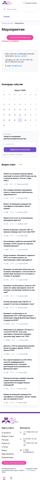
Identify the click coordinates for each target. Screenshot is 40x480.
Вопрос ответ (9, 164)
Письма (5, 440)
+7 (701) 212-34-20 (30, 444)
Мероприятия (19, 23)
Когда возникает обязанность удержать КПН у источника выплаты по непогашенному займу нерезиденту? (19, 257)
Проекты (6, 443)
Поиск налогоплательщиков (14, 463)
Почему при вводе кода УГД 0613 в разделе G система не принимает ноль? (19, 302)
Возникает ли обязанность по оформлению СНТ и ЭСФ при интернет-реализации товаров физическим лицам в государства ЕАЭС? (20, 316)
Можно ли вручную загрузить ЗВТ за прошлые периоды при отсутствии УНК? (19, 230)
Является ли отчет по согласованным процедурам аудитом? (18, 219)
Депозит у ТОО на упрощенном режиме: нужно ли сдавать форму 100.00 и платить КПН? (19, 348)
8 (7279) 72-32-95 (30, 440)
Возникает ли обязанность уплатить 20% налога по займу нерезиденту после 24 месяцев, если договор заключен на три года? (20, 288)
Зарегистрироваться (20, 37)
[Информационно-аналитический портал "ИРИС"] (7, 3)
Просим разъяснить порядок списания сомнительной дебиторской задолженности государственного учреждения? (18, 381)
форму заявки (21, 56)
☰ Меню (6, 17)
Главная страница (8, 23)
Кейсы (4, 450)
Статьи (5, 447)
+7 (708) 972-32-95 (30, 433)
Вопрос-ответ (8, 436)
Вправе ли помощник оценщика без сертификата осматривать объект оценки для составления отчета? (20, 396)
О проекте (6, 433)
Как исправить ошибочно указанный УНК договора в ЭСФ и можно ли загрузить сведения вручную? (20, 243)
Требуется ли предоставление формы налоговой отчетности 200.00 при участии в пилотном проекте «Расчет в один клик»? (20, 177)
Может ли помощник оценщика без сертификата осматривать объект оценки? (17, 206)
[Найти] (4, 9)
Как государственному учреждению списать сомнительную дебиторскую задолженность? (18, 192)
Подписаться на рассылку (20, 150)
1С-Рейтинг (31, 470)
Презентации (7, 457)
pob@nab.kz (17, 66)
